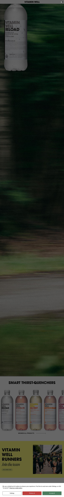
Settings (12, 493)
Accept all (52, 493)
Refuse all (32, 493)
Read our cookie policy (16, 488)
